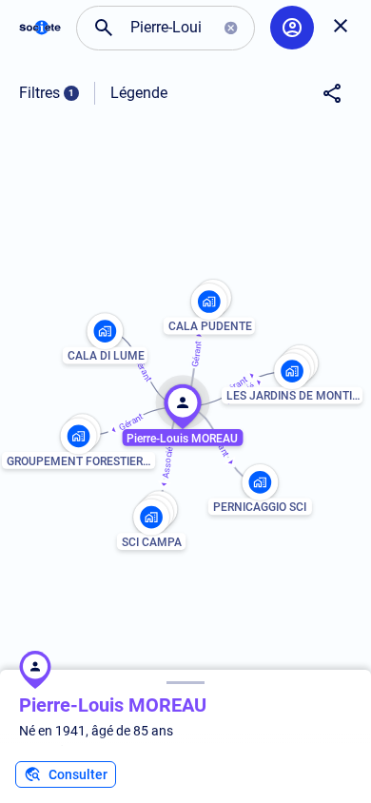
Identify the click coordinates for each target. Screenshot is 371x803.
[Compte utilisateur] (292, 27)
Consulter (78, 774)
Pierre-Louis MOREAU (112, 705)
